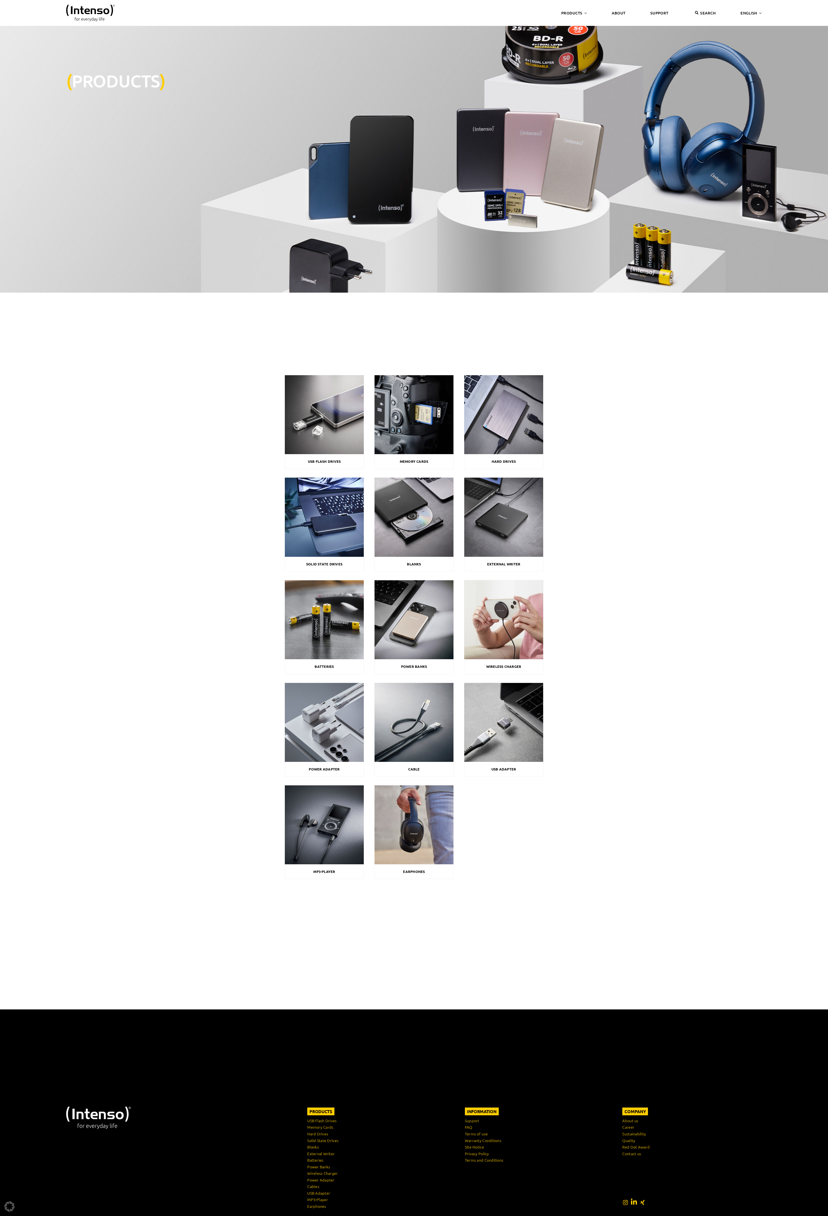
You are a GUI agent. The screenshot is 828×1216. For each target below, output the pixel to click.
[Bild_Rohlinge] (414, 479)
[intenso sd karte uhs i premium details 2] (414, 377)
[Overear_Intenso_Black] (414, 787)
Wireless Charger (503, 666)
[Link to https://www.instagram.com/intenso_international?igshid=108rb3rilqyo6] (625, 1202)
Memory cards (414, 461)
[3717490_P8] (324, 787)
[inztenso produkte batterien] (324, 582)
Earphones (414, 871)
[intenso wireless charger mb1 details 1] (503, 582)
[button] (9, 1206)
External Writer (504, 564)
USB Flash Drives (324, 461)
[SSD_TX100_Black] (324, 479)
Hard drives (504, 461)
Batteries (324, 666)
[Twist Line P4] (324, 377)
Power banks (414, 666)
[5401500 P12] (503, 479)
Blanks (414, 564)
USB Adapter (503, 769)
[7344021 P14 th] (414, 582)
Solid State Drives (324, 564)
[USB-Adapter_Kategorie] (503, 684)
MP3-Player (324, 871)
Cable (414, 769)
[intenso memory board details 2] (503, 377)
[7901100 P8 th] (414, 684)
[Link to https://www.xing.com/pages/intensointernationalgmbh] (642, 1202)
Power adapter (324, 769)
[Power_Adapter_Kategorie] (324, 684)
